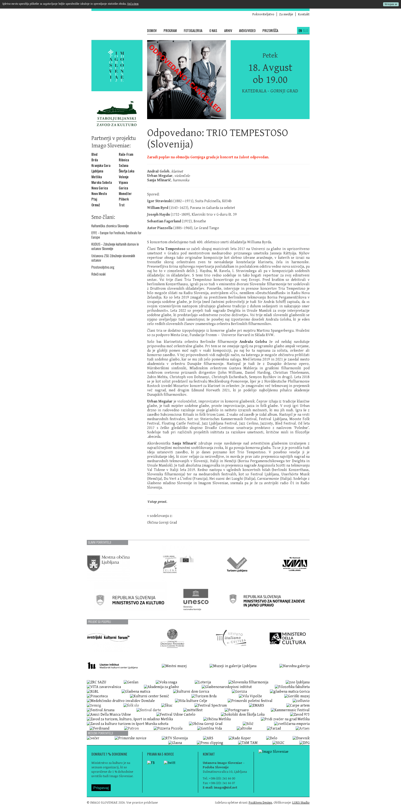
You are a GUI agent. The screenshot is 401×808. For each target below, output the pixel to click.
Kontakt (304, 14)
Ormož (95, 205)
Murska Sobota (101, 182)
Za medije (286, 14)
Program (170, 30)
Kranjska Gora (100, 165)
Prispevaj (101, 787)
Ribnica (124, 160)
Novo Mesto (99, 193)
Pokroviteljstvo (263, 14)
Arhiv (228, 30)
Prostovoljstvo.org (102, 267)
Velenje (124, 177)
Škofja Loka (126, 171)
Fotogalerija (193, 30)
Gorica (123, 188)
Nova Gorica (99, 188)
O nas (213, 30)
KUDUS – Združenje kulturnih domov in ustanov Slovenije (115, 246)
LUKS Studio (301, 803)
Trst (122, 205)
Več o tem (133, 3)
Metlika (96, 177)
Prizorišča (270, 30)
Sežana (123, 165)
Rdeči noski (98, 274)
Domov (152, 30)
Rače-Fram (126, 154)
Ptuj (94, 199)
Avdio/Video (247, 30)
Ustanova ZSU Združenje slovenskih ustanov (113, 257)
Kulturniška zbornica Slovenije (110, 226)
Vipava (123, 182)
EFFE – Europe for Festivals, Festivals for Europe (116, 234)
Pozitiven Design (260, 803)
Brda (94, 160)
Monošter (125, 193)
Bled (94, 154)
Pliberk (124, 199)
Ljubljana (97, 171)
